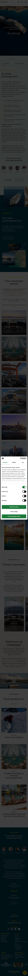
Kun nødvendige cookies (14, 516)
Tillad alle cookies (14, 507)
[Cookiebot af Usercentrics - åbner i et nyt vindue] (20, 458)
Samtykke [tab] (5, 462)
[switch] (24, 491)
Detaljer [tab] (14, 462)
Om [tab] (23, 462)
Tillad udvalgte (14, 511)
